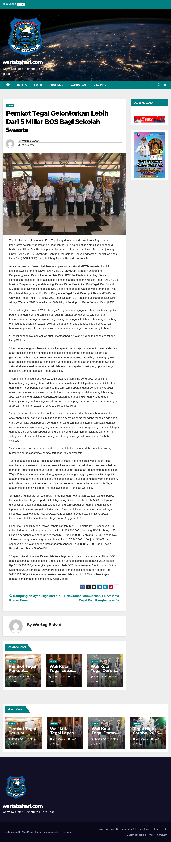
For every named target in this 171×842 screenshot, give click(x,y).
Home (101, 829)
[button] (159, 84)
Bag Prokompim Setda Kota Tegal (132, 829)
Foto (38, 84)
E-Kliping (100, 84)
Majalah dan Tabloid (136, 835)
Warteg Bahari (30, 140)
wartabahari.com (23, 62)
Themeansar (65, 832)
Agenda (110, 829)
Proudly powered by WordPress (18, 832)
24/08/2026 (18, 739)
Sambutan (78, 84)
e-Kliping (156, 829)
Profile (56, 84)
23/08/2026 (59, 739)
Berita (22, 84)
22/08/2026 (142, 739)
